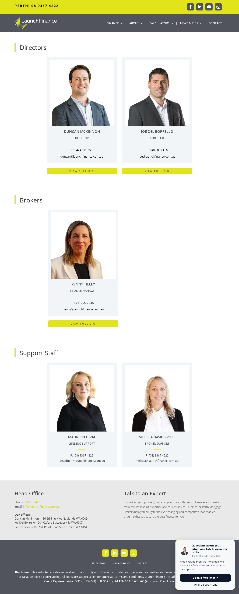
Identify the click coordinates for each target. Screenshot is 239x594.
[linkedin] (199, 7)
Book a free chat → (205, 577)
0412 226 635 (85, 303)
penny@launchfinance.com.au (83, 309)
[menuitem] (115, 23)
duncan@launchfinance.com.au (81, 156)
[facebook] (190, 7)
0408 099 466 (159, 150)
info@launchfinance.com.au (41, 507)
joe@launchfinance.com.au (157, 156)
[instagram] (218, 7)
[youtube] (209, 7)
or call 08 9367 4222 (205, 584)
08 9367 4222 (33, 502)
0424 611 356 (84, 150)
